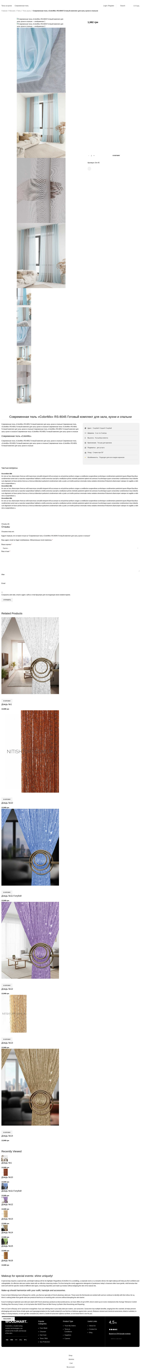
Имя (3, 574)
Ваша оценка (6, 544)
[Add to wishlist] (89, 169)
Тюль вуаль (27, 11)
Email (3, 583)
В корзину (116, 155)
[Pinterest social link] (115, 2)
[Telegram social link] (120, 2)
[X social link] (113, 2)
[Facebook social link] (111, 2)
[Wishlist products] (128, 6)
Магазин (12, 11)
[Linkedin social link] (118, 2)
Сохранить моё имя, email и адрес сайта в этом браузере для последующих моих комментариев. (35, 595)
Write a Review (116, 1339)
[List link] (45, 1333)
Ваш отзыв (5, 551)
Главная (4, 11)
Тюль (19, 11)
